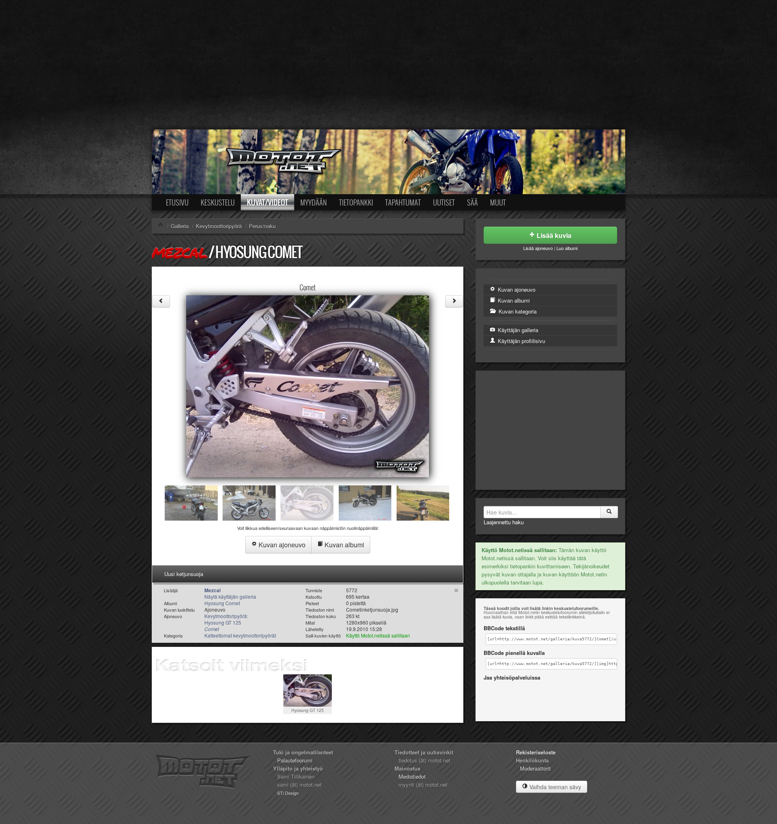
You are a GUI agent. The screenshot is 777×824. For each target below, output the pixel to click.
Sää (472, 202)
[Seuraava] (454, 301)
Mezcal (179, 252)
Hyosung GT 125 (307, 710)
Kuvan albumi (343, 544)
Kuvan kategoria (517, 311)
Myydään (313, 202)
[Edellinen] (161, 301)
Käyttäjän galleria (517, 330)
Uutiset (444, 202)
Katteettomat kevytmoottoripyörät (240, 635)
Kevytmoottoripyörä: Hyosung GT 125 (226, 622)
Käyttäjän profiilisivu (520, 341)
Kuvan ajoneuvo (281, 544)
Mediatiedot (412, 776)
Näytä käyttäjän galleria (230, 596)
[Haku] (609, 512)
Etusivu (177, 202)
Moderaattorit (535, 768)
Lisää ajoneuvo (538, 248)
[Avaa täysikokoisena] (307, 385)
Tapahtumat (403, 202)
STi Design (288, 793)
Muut (498, 202)
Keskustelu (218, 202)
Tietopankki (356, 202)
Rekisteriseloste (536, 752)
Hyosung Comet (258, 252)
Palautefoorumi (294, 760)
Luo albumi (566, 248)
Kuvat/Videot (267, 202)
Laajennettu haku (504, 522)
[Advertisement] (388, 64)
